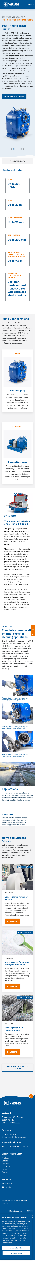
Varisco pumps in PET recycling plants (15, 1028)
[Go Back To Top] (31, 1096)
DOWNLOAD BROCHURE (14, 96)
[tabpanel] (17, 236)
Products (5, 1158)
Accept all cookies (16, 1248)
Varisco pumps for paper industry (16, 898)
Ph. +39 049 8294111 (11, 1134)
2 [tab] (17, 149)
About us (5, 1163)
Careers (5, 1169)
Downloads (6, 1172)
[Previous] (11, 149)
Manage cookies (15, 1211)
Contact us (6, 1166)
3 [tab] (21, 149)
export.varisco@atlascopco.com (15, 1146)
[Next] (23, 149)
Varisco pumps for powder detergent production (17, 963)
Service (5, 1161)
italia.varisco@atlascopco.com (14, 1137)
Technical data (17, 161)
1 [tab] (14, 149)
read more (12, 921)
